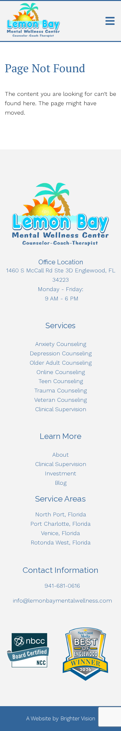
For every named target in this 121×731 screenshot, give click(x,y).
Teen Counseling (60, 381)
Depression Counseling (61, 353)
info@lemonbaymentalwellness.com (62, 600)
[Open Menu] (110, 21)
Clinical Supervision (60, 409)
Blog (60, 482)
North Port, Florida (60, 514)
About (60, 454)
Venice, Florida (60, 533)
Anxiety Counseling (60, 343)
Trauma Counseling (60, 390)
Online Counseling (60, 372)
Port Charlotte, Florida (60, 523)
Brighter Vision (77, 718)
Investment (60, 473)
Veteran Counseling (60, 399)
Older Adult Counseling (61, 362)
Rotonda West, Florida (61, 542)
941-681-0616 (62, 585)
